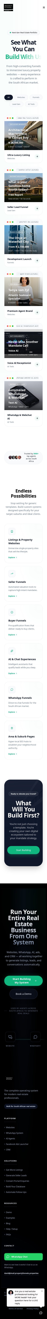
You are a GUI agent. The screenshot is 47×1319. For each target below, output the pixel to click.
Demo (9, 1212)
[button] (43, 7)
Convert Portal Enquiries (17, 1181)
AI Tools (31, 104)
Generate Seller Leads (16, 1175)
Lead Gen (16, 104)
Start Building (23, 850)
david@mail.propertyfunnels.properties (21, 1273)
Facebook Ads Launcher (17, 1144)
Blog (8, 1223)
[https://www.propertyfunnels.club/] (8, 7)
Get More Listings (14, 1169)
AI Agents (10, 1138)
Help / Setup (12, 1229)
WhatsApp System (14, 1133)
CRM (8, 1149)
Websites (21, 97)
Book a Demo (23, 994)
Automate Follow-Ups (16, 1192)
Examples (10, 1217)
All (9, 97)
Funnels (36, 97)
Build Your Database (15, 1186)
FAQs (8, 1234)
